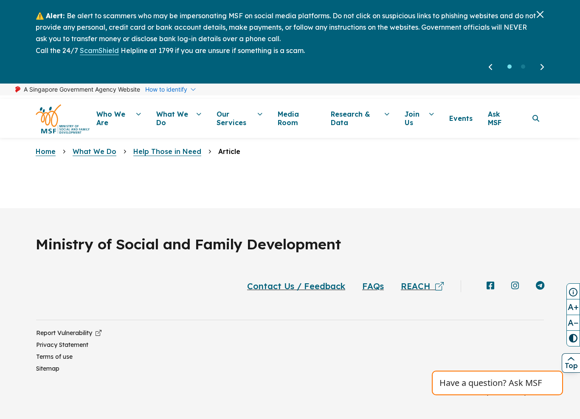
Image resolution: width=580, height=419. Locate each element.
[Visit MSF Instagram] (515, 286)
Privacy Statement (62, 345)
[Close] (540, 14)
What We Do (94, 151)
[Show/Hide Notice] (573, 291)
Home (46, 151)
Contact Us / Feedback (296, 286)
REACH (418, 286)
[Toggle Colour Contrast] (573, 338)
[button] (509, 66)
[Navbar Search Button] (535, 118)
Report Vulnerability (66, 333)
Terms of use (54, 356)
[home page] (63, 118)
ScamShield (99, 50)
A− (573, 322)
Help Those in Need (167, 151)
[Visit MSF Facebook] (490, 286)
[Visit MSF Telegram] (540, 286)
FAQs (373, 286)
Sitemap (47, 368)
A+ (573, 307)
